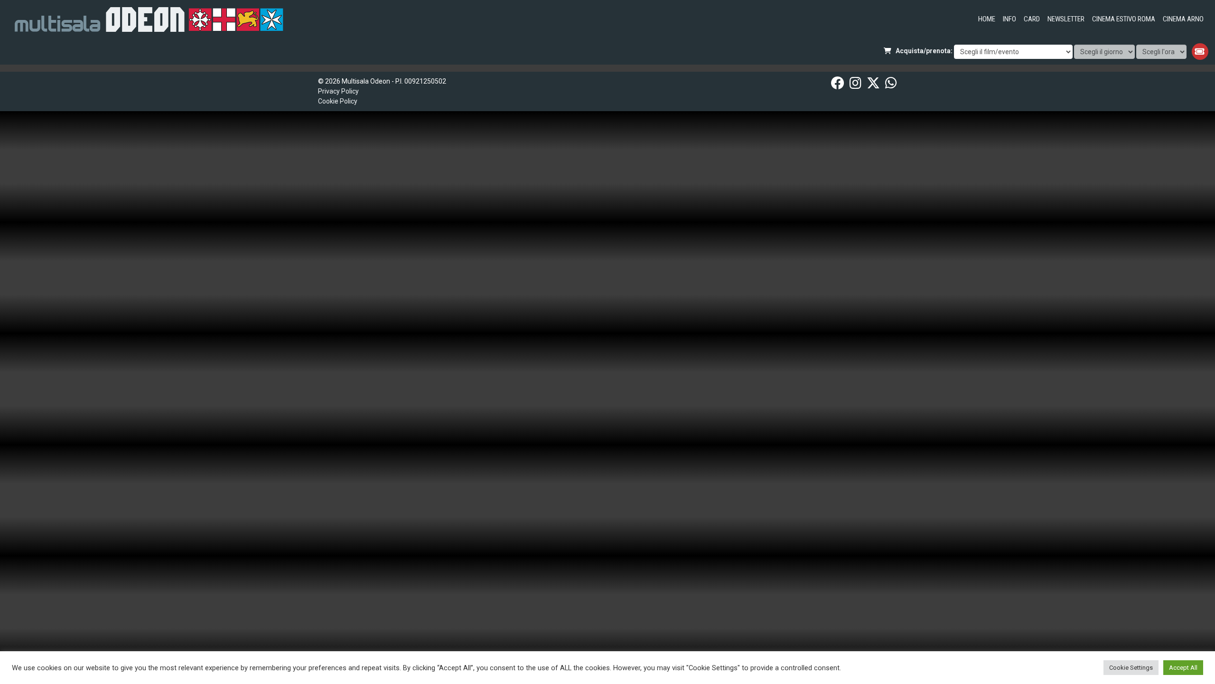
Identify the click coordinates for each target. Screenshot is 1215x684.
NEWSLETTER (1065, 19)
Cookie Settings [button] (1131, 667)
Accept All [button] (1183, 667)
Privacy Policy (338, 91)
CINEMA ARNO (1183, 19)
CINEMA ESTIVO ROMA (1123, 19)
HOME (986, 19)
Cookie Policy (337, 101)
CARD (1032, 19)
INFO (1009, 19)
